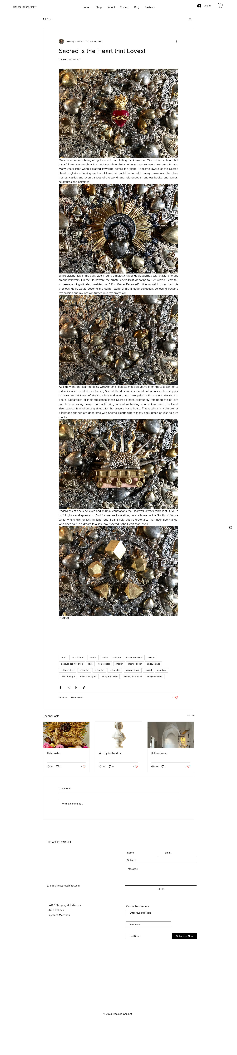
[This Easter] (66, 735)
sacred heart (78, 657)
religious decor (154, 676)
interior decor (135, 663)
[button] (220, 5)
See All (190, 715)
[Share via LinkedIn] (76, 687)
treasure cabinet (134, 657)
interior (119, 663)
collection (99, 670)
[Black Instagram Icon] (230, 527)
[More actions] (176, 41)
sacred (148, 670)
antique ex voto (110, 676)
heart (63, 657)
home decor (104, 663)
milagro (151, 657)
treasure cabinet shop (72, 663)
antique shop (153, 663)
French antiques (88, 676)
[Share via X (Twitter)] (68, 687)
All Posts (47, 19)
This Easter (53, 753)
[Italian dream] (171, 735)
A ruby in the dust (110, 753)
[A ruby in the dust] (118, 735)
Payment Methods (59, 915)
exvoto (93, 657)
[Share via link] (84, 687)
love (90, 663)
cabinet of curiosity (132, 676)
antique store (67, 670)
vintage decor (132, 670)
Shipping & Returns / (68, 905)
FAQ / (52, 905)
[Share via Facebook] (60, 687)
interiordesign (68, 676)
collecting (84, 670)
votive (105, 657)
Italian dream (159, 753)
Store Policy (55, 910)
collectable (115, 670)
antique (117, 657)
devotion (161, 670)
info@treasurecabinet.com (65, 885)
